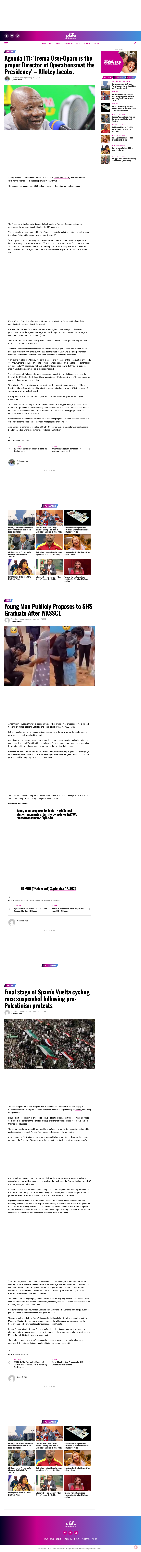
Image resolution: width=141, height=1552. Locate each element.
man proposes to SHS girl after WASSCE (46, 900)
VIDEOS (96, 43)
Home (44, 43)
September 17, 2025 (63, 888)
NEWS (50, 43)
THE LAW (78, 43)
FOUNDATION (87, 43)
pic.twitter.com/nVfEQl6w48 (35, 817)
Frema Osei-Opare (61, 178)
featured (25, 441)
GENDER (58, 43)
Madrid (78, 1110)
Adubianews (17, 80)
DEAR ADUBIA (68, 43)
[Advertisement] (70, 15)
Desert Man (17, 1014)
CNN (24, 1137)
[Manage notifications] (136, 1547)
